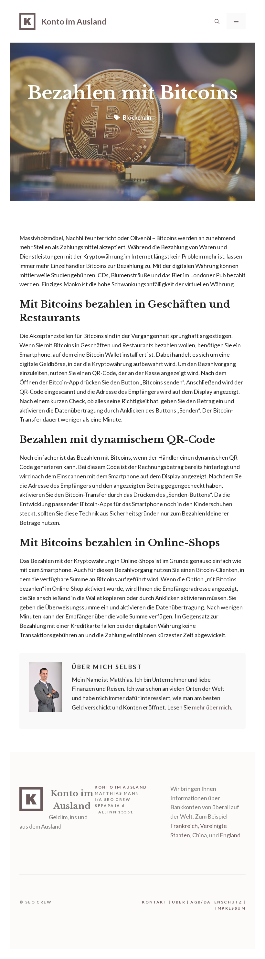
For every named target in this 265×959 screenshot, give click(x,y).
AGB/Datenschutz (216, 902)
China (199, 835)
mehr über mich (211, 707)
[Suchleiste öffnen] (217, 21)
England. (231, 835)
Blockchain (137, 117)
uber (179, 902)
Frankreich (184, 825)
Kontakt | (157, 902)
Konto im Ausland (74, 21)
